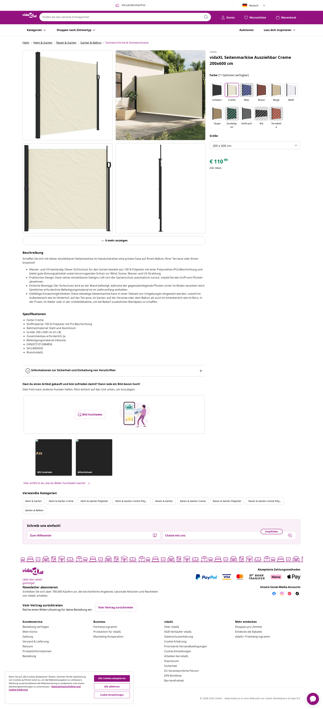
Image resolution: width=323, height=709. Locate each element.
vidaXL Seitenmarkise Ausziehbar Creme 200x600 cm (250, 60)
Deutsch (253, 5)
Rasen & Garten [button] (164, 501)
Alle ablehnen (112, 686)
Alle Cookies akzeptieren (112, 678)
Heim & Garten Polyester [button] (94, 501)
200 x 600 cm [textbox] (222, 146)
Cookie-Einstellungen (177, 651)
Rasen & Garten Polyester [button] (227, 501)
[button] (53, 457)
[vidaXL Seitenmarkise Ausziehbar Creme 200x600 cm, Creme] (67, 95)
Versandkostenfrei (133, 5)
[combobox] (125, 17)
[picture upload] (134, 414)
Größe (214, 136)
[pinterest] (289, 593)
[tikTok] (297, 593)
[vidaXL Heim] (30, 15)
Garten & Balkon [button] (34, 510)
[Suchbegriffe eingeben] (206, 17)
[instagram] (281, 593)
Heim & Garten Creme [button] (61, 501)
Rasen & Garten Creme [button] (193, 501)
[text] (219, 162)
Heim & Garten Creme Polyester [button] (133, 501)
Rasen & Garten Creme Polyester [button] (266, 501)
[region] (69, 688)
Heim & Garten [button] (33, 501)
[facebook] (274, 593)
